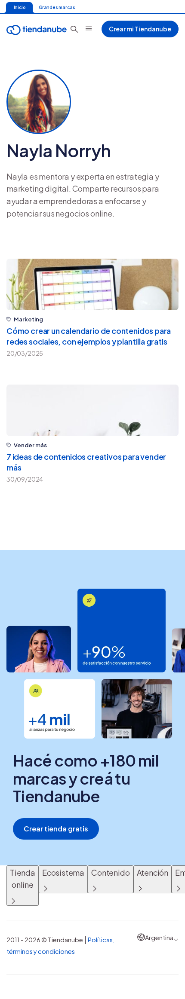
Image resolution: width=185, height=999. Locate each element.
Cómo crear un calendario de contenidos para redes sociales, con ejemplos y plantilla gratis (88, 336)
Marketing (28, 319)
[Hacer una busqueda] (74, 29)
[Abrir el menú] (88, 28)
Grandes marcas (57, 7)
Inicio (19, 7)
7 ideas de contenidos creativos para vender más (86, 462)
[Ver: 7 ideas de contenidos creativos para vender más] (92, 410)
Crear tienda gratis (56, 828)
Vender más (30, 445)
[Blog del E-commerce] (36, 29)
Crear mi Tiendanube (140, 29)
